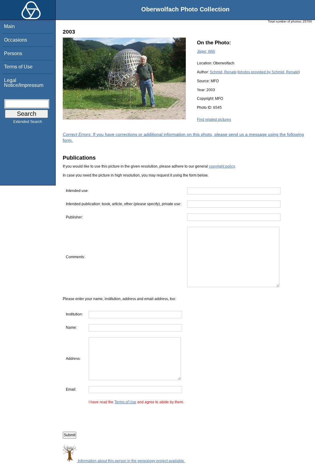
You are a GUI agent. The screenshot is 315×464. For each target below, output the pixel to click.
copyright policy (222, 166)
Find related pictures (214, 119)
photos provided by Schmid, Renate (268, 72)
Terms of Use (18, 66)
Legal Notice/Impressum (23, 83)
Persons (13, 53)
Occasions (15, 40)
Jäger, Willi (206, 51)
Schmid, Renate (223, 72)
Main (9, 26)
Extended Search (27, 122)
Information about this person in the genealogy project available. (131, 461)
